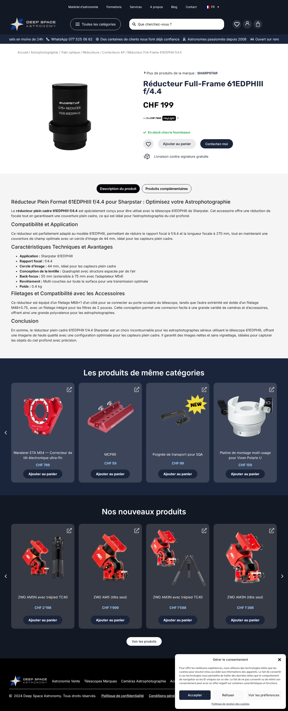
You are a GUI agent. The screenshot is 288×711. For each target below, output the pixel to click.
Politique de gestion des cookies (230, 703)
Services (136, 7)
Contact (191, 7)
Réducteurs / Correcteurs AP (104, 52)
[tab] (118, 188)
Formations (113, 7)
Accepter (195, 695)
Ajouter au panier (177, 144)
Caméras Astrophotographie (143, 681)
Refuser (228, 695)
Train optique (70, 52)
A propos (156, 7)
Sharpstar (207, 73)
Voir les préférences (263, 695)
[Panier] (258, 24)
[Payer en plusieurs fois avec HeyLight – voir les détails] (178, 118)
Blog (174, 7)
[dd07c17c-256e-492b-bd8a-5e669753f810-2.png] (70, 116)
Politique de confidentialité (122, 696)
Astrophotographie (44, 52)
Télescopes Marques (100, 681)
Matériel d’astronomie (83, 7)
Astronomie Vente (66, 681)
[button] (279, 660)
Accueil (22, 52)
